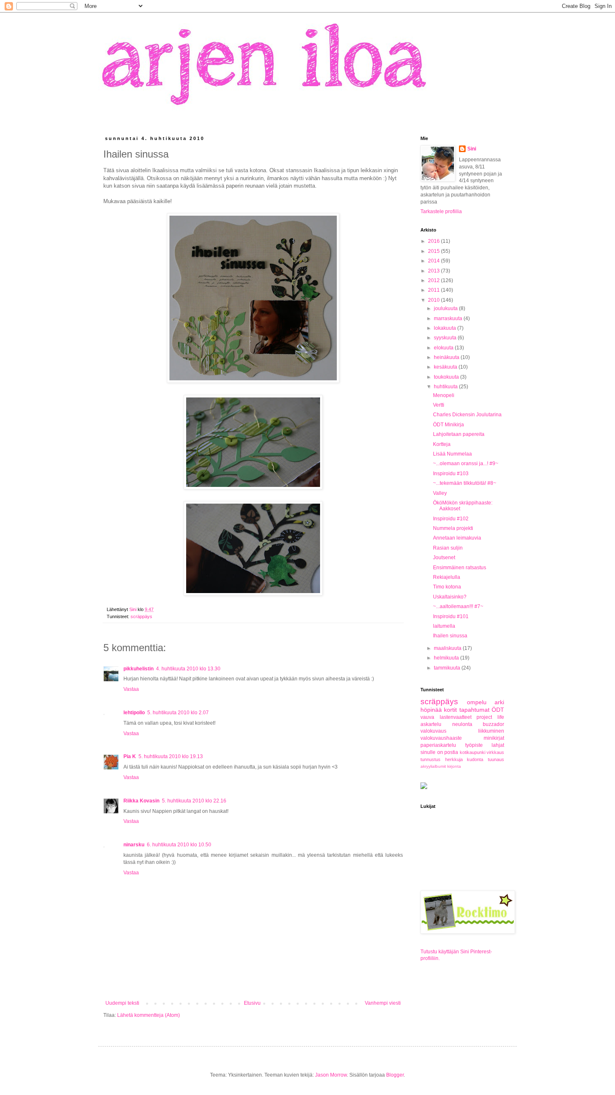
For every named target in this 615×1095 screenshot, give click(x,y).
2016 (434, 241)
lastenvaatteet (456, 717)
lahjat (498, 745)
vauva (427, 717)
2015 (434, 251)
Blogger (395, 1075)
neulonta (462, 724)
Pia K (129, 756)
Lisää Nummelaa (452, 454)
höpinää (431, 709)
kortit (450, 709)
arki (499, 702)
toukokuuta (447, 377)
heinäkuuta (447, 357)
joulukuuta (446, 308)
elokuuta (444, 348)
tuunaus (496, 759)
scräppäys (141, 616)
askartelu (430, 724)
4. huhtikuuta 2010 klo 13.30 (188, 669)
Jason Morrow (331, 1075)
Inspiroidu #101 (451, 616)
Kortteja (442, 444)
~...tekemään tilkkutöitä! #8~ (464, 483)
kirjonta (454, 766)
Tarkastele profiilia (441, 211)
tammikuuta (447, 668)
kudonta (475, 759)
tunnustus (430, 759)
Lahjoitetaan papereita (458, 434)
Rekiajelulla (446, 577)
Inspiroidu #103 (451, 473)
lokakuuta (445, 328)
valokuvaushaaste (441, 738)
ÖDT (498, 709)
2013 (434, 271)
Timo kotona (447, 587)
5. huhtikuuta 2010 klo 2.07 (178, 713)
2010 (434, 300)
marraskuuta (449, 318)
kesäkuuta (446, 367)
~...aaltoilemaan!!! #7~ (458, 606)
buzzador (493, 724)
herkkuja (454, 759)
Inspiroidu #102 (451, 519)
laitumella (444, 626)
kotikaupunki (472, 752)
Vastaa (131, 689)
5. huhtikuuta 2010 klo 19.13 (170, 756)
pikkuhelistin (138, 669)
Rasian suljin (448, 548)
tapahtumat (474, 709)
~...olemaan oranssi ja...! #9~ (465, 463)
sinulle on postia (439, 752)
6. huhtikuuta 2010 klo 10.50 (179, 845)
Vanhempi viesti (383, 1003)
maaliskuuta (448, 648)
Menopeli (443, 395)
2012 (434, 280)
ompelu (477, 702)
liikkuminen (491, 731)
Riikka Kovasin (141, 801)
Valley (440, 493)
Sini (471, 149)
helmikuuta (447, 658)
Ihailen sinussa (450, 636)
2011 (434, 290)
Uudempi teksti (122, 1003)
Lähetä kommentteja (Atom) (148, 1015)
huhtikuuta (446, 387)
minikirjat (494, 738)
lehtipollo (134, 713)
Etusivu (252, 1003)
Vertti (438, 405)
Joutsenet (444, 557)
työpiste (474, 745)
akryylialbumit (433, 766)
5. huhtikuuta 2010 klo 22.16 (194, 801)
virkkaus (495, 752)
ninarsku (133, 845)
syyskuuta (446, 338)
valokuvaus (433, 731)
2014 (434, 261)
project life (490, 717)
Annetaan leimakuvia (457, 538)
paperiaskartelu (438, 745)
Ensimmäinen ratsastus (459, 567)
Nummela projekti (453, 528)
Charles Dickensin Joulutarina (467, 415)
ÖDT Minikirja (448, 425)
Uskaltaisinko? (449, 597)
